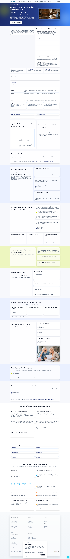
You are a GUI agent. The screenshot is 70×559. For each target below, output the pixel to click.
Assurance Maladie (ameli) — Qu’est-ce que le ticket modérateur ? (20, 484)
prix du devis (28, 158)
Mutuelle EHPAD (26, 1)
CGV (44, 527)
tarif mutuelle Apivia (23, 16)
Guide (45, 1)
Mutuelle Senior (21, 1)
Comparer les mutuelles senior (16, 22)
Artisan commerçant (30, 523)
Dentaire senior (13, 527)
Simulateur (41, 1)
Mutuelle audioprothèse (39, 452)
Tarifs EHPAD (13, 537)
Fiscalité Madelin (30, 521)
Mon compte (58, 1)
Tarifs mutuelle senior (14, 521)
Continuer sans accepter (28, 554)
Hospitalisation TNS (30, 528)
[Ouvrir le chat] (68, 557)
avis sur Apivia (22, 158)
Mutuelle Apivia (36, 1)
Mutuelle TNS (31, 1)
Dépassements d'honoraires (15, 531)
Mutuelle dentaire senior (15, 452)
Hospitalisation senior (14, 522)
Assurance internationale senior (32, 538)
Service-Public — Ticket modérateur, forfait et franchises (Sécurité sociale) (21, 483)
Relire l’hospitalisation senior (15, 116)
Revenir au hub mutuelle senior (15, 114)
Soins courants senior (14, 526)
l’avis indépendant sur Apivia (29, 399)
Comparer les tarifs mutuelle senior (40, 114)
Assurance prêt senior (30, 537)
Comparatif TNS (30, 527)
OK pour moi (43, 554)
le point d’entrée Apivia (50, 399)
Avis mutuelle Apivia (14, 457)
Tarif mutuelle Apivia (39, 457)
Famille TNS (29, 526)
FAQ (46, 1)
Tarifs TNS (29, 531)
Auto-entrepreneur (30, 522)
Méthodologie (50, 1)
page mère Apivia (24, 14)
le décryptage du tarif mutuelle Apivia (40, 399)
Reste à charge (13, 532)
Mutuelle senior (14, 447)
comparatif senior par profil (48, 161)
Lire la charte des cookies (28, 556)
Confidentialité (46, 526)
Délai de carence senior (14, 523)
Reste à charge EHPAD (14, 538)
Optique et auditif (13, 528)
